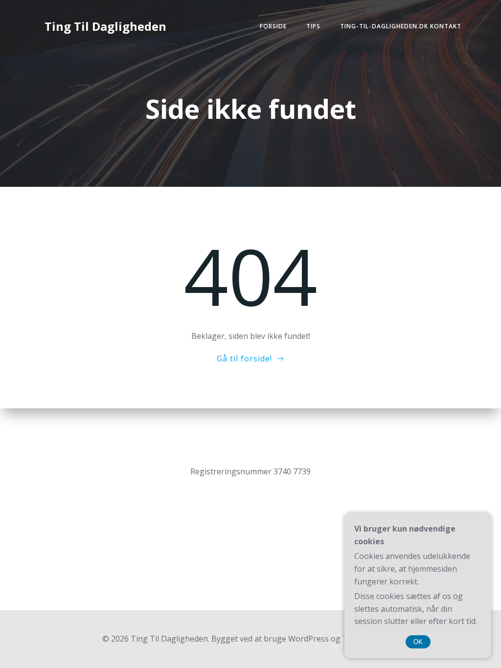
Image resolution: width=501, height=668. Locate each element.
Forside (273, 26)
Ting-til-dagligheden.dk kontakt (400, 26)
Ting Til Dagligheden (105, 26)
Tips (313, 26)
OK (418, 642)
